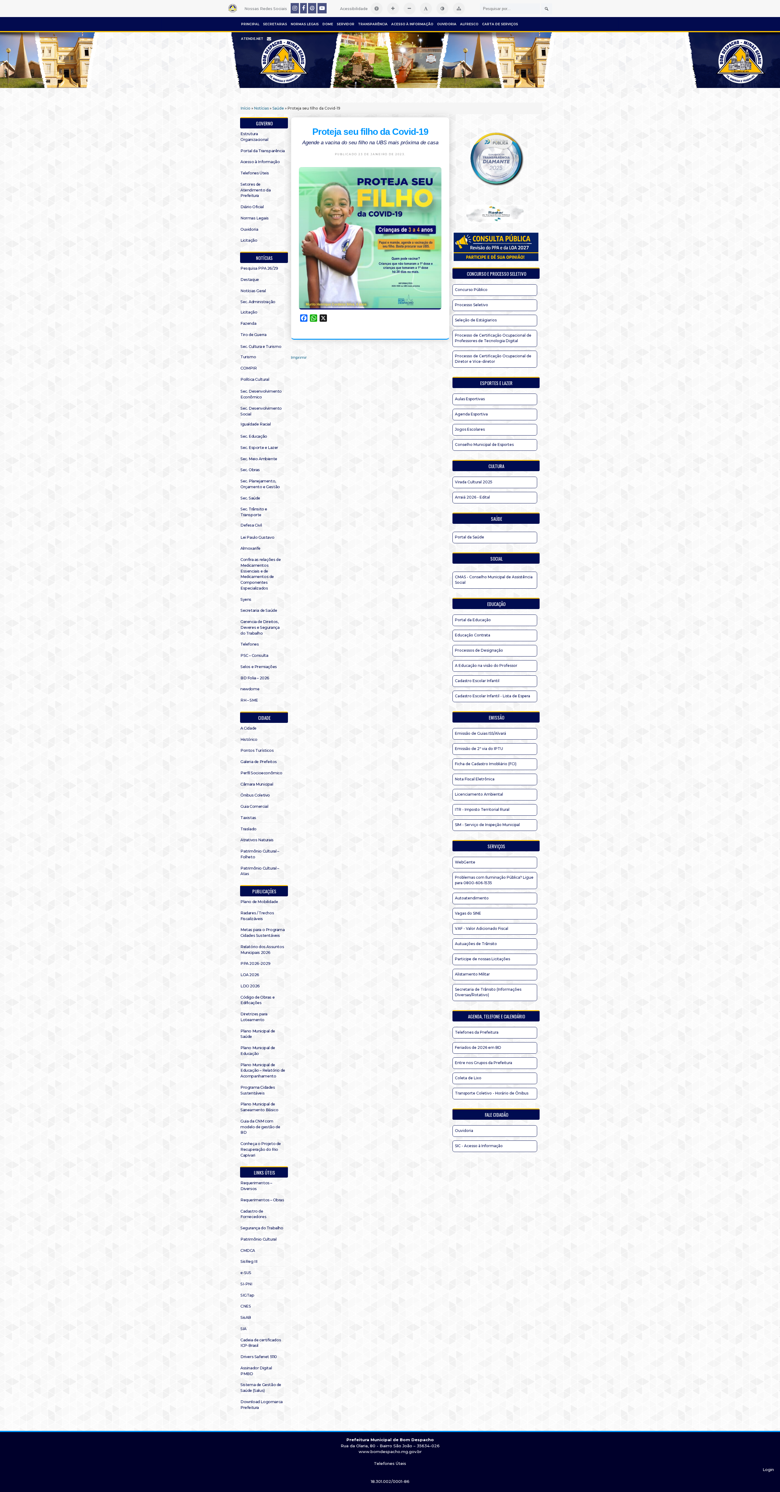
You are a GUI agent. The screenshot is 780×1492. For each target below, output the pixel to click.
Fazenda (248, 323)
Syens (245, 599)
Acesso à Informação (412, 24)
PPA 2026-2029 (255, 963)
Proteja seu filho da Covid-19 (370, 132)
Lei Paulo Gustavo (257, 537)
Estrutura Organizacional (254, 136)
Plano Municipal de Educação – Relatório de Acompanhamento (262, 1071)
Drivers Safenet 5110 (258, 1356)
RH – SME (249, 700)
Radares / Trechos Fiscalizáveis (257, 916)
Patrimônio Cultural (258, 1239)
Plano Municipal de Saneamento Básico (259, 1107)
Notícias (261, 108)
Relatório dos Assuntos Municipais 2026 (262, 949)
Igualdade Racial (255, 424)
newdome (249, 689)
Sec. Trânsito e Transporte (253, 512)
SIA (243, 1328)
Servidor (345, 24)
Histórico (248, 739)
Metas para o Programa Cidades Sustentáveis (262, 932)
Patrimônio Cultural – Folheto (259, 854)
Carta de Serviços (500, 24)
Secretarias (275, 24)
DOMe (327, 24)
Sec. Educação (253, 436)
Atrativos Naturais (257, 840)
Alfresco (469, 24)
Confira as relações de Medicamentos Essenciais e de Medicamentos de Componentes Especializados (260, 573)
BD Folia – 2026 (254, 678)
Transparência (373, 24)
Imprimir (299, 357)
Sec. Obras (250, 470)
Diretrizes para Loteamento (254, 1017)
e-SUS (245, 1272)
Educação (496, 604)
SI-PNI (246, 1284)
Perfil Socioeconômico (261, 773)
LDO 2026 (250, 986)
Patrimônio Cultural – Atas (259, 871)
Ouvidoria (446, 24)
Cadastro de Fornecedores (253, 1214)
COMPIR (248, 368)
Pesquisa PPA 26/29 (259, 268)
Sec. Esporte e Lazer (259, 447)
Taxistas (248, 817)
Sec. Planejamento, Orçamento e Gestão (260, 484)
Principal (250, 24)
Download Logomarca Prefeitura (261, 1404)
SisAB (245, 1317)
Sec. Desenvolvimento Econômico (261, 394)
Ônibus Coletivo (255, 795)
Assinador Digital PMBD (256, 1371)
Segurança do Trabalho (261, 1228)
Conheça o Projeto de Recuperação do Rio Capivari (260, 1149)
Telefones (249, 644)
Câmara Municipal (256, 784)
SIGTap (247, 1295)
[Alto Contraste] (442, 8)
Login (768, 1469)
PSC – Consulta (254, 655)
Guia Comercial (254, 806)
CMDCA (247, 1250)
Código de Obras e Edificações (257, 1000)
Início (245, 108)
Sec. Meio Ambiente (258, 459)
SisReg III (248, 1261)
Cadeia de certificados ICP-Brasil (260, 1343)
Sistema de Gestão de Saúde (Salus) (260, 1387)
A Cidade (248, 728)
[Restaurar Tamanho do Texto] (426, 8)
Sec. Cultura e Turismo (260, 346)
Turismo (248, 357)
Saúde (278, 108)
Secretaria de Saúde (258, 610)
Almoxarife (250, 548)
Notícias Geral (253, 291)
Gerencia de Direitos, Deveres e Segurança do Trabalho (259, 627)
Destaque (249, 279)
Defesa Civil (251, 525)
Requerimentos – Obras (262, 1200)
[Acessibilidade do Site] (376, 8)
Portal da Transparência (262, 151)
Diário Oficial (252, 207)
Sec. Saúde (250, 498)
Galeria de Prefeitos (258, 761)
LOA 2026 (249, 974)
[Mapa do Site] (459, 8)
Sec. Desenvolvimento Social (261, 411)
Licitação (248, 240)
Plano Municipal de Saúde (257, 1034)
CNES (245, 1306)
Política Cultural (254, 379)
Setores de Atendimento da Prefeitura (255, 190)
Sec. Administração (257, 301)
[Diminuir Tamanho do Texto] (409, 8)
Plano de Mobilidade (259, 901)
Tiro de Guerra (253, 334)
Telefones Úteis (254, 173)
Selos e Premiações (258, 666)
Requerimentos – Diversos (256, 1186)
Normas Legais (305, 24)
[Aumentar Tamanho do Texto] (393, 8)
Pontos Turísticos (257, 750)
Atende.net (252, 39)
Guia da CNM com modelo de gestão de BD (260, 1127)
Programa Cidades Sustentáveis (257, 1090)
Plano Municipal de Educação (257, 1050)
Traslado (248, 829)
